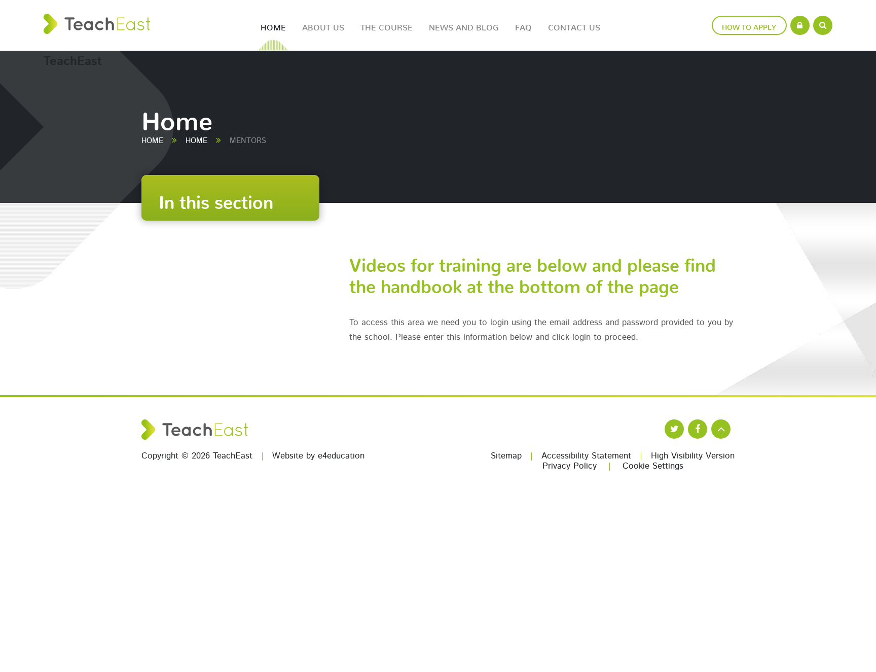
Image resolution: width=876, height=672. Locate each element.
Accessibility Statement (586, 456)
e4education (341, 456)
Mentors (248, 141)
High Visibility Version (693, 456)
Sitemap (506, 456)
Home (152, 141)
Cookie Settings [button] (653, 466)
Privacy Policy (569, 466)
